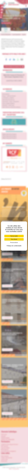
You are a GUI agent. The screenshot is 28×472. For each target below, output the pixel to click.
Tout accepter (14, 236)
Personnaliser (14, 242)
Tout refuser (14, 239)
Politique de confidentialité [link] (14, 245)
